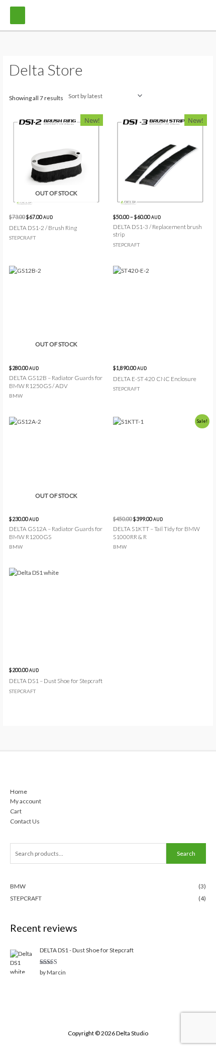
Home (18, 791)
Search (186, 853)
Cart (16, 811)
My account (25, 801)
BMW (18, 886)
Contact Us (25, 821)
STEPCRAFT (26, 898)
